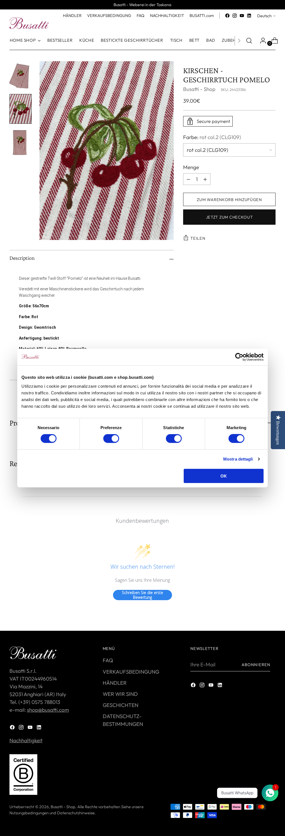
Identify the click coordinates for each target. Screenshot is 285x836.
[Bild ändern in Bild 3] (20, 142)
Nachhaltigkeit (26, 740)
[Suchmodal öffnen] (249, 40)
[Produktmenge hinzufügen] (188, 179)
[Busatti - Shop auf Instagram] (234, 15)
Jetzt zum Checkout (229, 217)
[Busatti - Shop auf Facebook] (227, 15)
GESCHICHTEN (120, 705)
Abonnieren (256, 664)
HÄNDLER (115, 682)
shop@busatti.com (48, 709)
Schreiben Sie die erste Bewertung (142, 595)
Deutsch (264, 15)
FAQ (108, 660)
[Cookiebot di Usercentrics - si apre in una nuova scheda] (239, 357)
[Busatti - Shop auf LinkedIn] (249, 15)
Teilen (197, 238)
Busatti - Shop (199, 89)
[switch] (111, 438)
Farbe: (212, 137)
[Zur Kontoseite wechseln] (260, 40)
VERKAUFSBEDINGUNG (131, 671)
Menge (191, 167)
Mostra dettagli (238, 459)
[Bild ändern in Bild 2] (20, 109)
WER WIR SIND (120, 694)
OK (223, 475)
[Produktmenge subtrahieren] (205, 179)
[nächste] (239, 40)
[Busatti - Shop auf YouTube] (241, 15)
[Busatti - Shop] (28, 23)
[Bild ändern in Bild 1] (20, 76)
